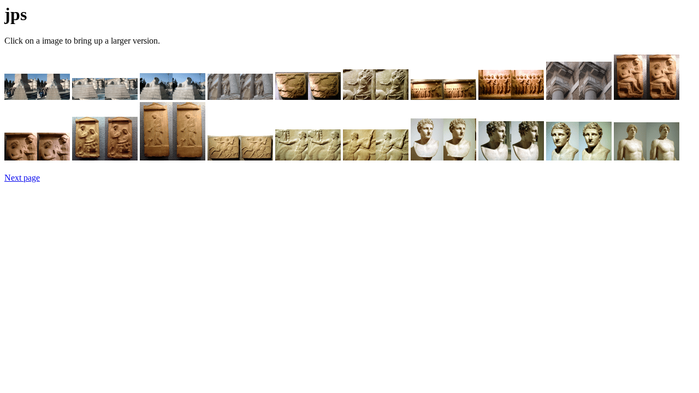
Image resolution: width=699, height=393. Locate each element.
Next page (22, 177)
